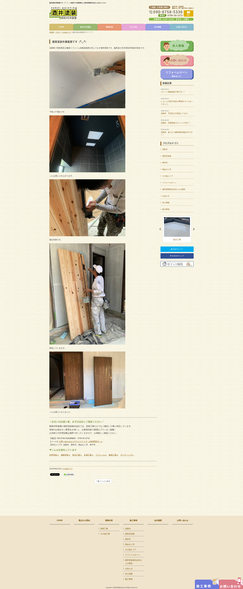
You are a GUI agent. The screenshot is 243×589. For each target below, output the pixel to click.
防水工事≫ (77, 455)
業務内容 (109, 520)
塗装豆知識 (166, 156)
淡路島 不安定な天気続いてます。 (175, 112)
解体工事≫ (113, 455)
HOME (51, 32)
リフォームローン (169, 183)
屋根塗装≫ (65, 455)
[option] (177, 229)
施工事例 (165, 209)
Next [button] (194, 229)
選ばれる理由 (84, 520)
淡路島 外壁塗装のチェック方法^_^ (175, 121)
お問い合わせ (182, 520)
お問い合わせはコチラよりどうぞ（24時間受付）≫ (81, 441)
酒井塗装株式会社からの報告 (173, 189)
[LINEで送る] (68, 474)
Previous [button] (160, 229)
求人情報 (165, 203)
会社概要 (158, 520)
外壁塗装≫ (54, 455)
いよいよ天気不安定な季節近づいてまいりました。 (177, 101)
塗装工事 (104, 529)
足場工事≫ (88, 455)
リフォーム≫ (101, 455)
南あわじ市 (166, 169)
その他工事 (105, 534)
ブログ (58, 32)
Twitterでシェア (177, 249)
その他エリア (66, 32)
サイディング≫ (127, 455)
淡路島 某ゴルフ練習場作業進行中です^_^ (177, 132)
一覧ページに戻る (103, 481)
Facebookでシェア (177, 256)
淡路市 (165, 149)
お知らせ (165, 196)
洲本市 (165, 163)
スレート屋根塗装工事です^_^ (173, 90)
